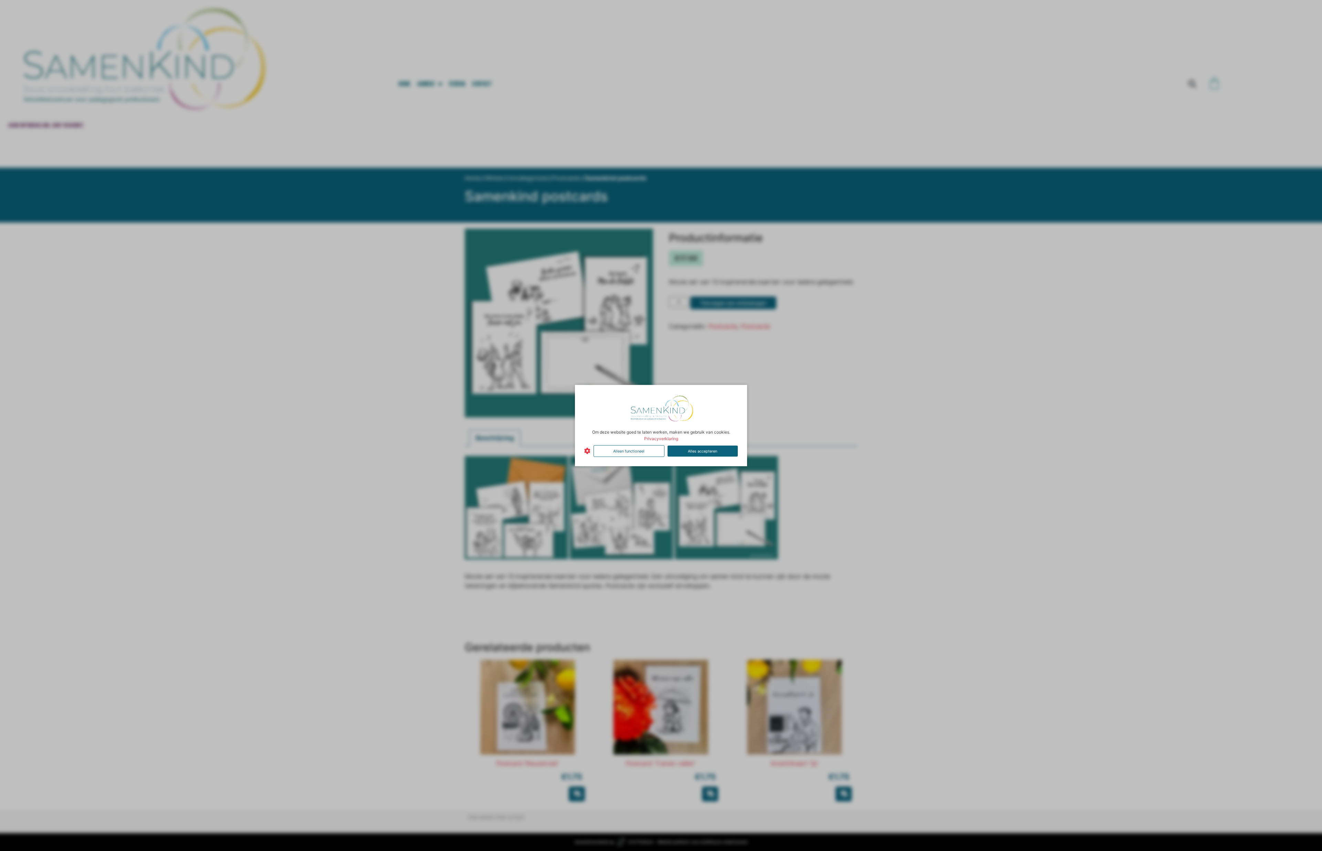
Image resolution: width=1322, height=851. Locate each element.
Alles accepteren (702, 450)
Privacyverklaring (661, 438)
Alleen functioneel (628, 450)
